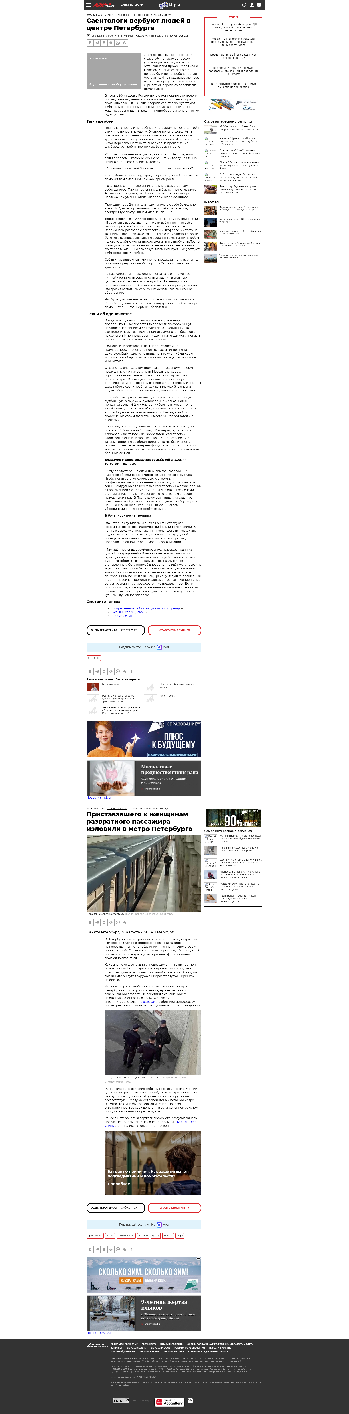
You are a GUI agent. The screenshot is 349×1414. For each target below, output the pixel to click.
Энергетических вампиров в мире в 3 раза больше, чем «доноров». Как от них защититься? (121, 710)
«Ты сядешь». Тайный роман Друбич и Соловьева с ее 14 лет (239, 244)
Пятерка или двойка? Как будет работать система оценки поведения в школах (233, 71)
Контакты (116, 1348)
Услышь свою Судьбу (128, 612)
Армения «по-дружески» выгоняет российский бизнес (238, 256)
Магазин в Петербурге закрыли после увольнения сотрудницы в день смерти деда (233, 42)
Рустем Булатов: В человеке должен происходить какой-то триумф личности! (119, 698)
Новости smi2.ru (99, 797)
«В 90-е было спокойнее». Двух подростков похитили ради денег (239, 128)
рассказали (149, 1001)
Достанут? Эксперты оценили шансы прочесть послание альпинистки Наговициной (241, 862)
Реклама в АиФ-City (220, 1348)
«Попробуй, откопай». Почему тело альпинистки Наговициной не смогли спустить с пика (240, 874)
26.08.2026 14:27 (95, 808)
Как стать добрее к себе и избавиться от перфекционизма (240, 232)
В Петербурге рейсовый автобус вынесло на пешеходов (233, 85)
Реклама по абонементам (189, 1348)
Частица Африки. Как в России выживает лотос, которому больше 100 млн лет (240, 141)
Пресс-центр (149, 1344)
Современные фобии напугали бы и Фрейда (146, 608)
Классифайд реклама (123, 1351)
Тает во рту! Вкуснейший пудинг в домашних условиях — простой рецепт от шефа (239, 189)
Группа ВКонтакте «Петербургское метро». (149, 914)
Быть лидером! (110, 684)
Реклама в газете (136, 1348)
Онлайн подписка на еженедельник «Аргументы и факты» (220, 1344)
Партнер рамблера (142, 1400)
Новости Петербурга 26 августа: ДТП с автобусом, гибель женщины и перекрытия (233, 27)
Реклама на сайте (160, 1348)
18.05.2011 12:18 (94, 14)
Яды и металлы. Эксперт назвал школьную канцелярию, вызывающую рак (238, 898)
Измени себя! (167, 695)
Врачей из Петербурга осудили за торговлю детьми (233, 56)
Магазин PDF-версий (171, 1344)
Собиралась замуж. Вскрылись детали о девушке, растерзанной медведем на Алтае (238, 177)
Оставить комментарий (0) (175, 1208)
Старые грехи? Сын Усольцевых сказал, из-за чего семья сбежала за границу (240, 153)
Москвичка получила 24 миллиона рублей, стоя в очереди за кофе (239, 208)
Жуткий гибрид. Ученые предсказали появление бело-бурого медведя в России (241, 838)
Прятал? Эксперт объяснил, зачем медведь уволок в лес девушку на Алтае (239, 165)
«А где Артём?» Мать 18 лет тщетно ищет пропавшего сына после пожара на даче (239, 886)
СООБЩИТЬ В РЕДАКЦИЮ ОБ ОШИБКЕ (208, 1351)
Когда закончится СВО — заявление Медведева (239, 220)
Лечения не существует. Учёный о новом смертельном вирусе (239, 849)
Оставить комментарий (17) (174, 630)
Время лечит (122, 616)
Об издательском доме (124, 1344)
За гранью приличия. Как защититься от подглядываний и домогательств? (148, 1173)
